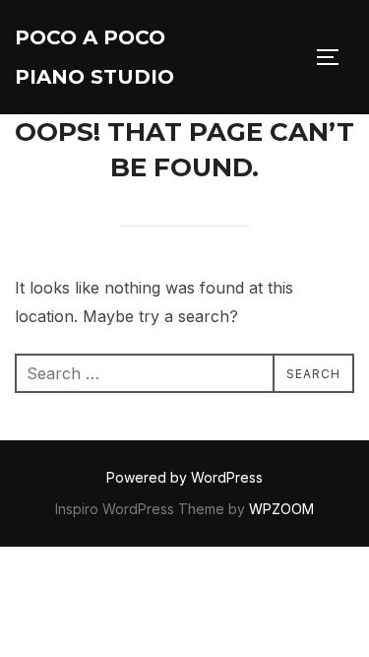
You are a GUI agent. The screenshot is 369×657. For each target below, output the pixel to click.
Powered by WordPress (184, 477)
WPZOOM (281, 508)
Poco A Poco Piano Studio (94, 57)
